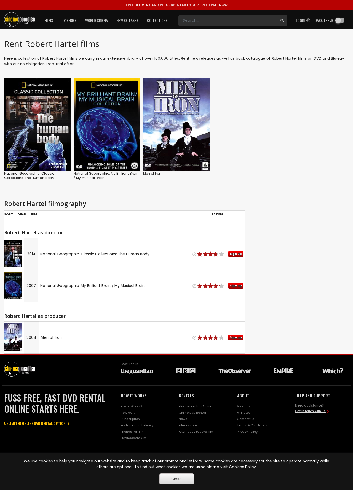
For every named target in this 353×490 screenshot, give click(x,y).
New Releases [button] (127, 20)
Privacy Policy (247, 431)
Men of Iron (152, 173)
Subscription (130, 419)
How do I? (128, 412)
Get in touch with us (310, 411)
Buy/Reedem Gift (133, 438)
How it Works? (131, 406)
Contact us (245, 419)
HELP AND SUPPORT (312, 395)
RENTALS (186, 395)
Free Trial (54, 64)
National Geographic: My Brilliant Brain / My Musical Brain (106, 175)
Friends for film (132, 431)
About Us (244, 406)
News (183, 419)
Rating (218, 214)
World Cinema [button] (96, 20)
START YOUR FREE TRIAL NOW (177, 4)
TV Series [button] (69, 20)
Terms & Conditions (252, 425)
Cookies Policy (242, 467)
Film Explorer (188, 425)
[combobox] (227, 20)
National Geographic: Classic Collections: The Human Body (29, 175)
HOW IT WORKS (134, 395)
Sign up (37, 155)
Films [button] (48, 20)
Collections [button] (157, 20)
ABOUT (243, 395)
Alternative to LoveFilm (196, 431)
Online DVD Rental (192, 412)
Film (33, 214)
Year (22, 214)
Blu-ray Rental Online (195, 406)
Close (176, 479)
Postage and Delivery (137, 425)
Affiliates (244, 412)
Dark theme (324, 20)
